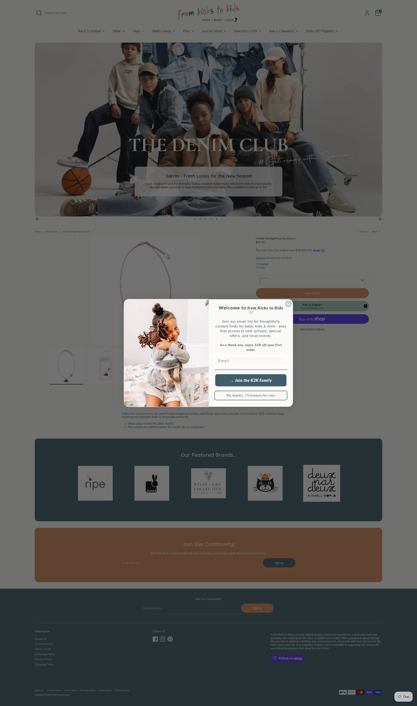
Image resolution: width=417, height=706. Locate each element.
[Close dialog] (288, 303)
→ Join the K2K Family (251, 380)
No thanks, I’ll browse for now (251, 395)
